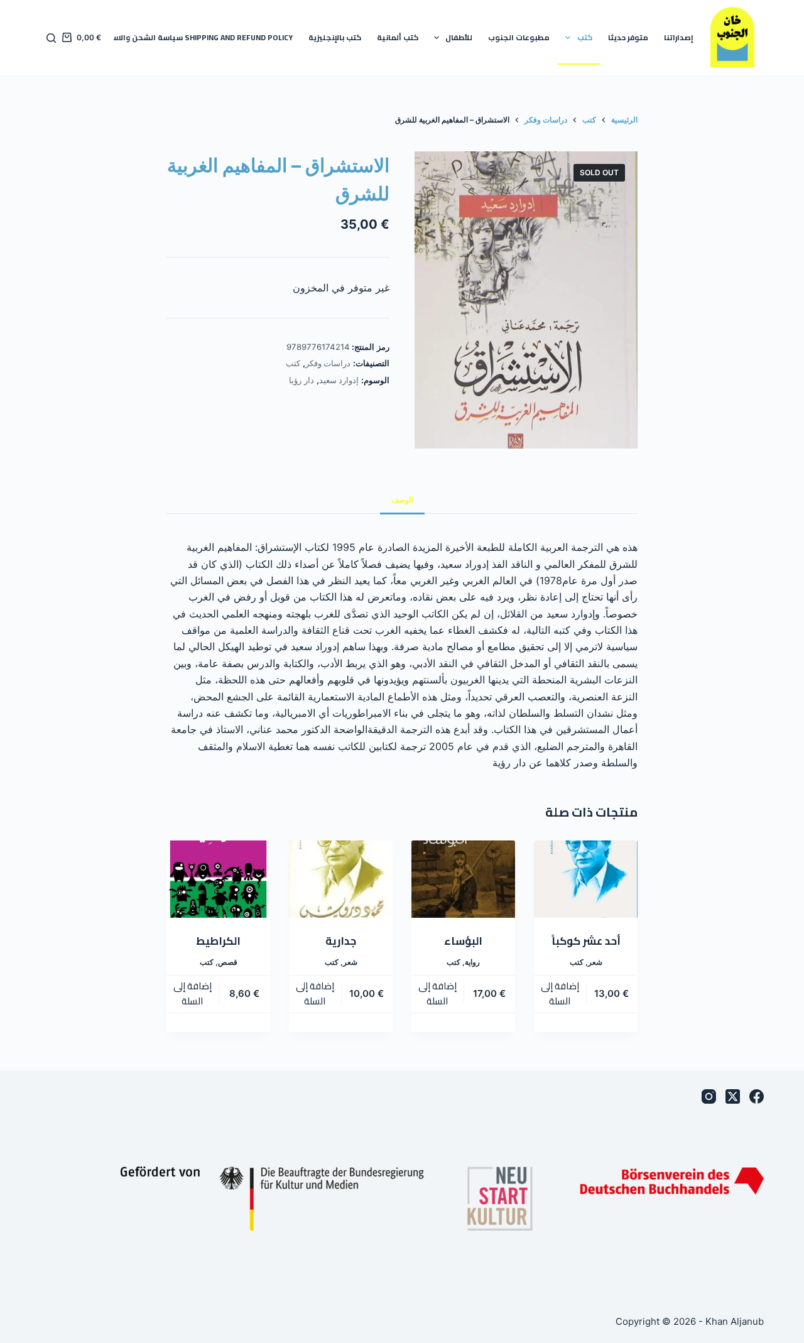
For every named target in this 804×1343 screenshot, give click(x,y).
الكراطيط (218, 941)
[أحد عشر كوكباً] (586, 879)
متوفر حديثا (628, 37)
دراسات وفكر (328, 363)
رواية (472, 962)
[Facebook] (756, 1096)
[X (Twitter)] (732, 1096)
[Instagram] (709, 1096)
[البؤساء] (463, 879)
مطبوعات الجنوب (519, 37)
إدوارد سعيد (339, 380)
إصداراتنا (678, 37)
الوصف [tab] (402, 499)
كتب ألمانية (397, 37)
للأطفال (458, 37)
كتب (584, 37)
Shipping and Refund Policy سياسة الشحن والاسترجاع (193, 37)
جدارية (340, 941)
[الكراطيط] (218, 879)
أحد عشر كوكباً (586, 941)
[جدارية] (341, 879)
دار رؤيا (301, 380)
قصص (227, 962)
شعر (595, 962)
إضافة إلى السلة (560, 994)
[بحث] (51, 38)
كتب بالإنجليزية (334, 37)
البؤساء (463, 941)
